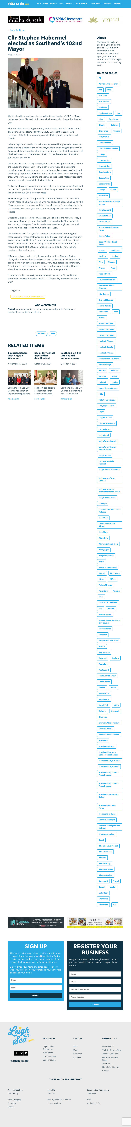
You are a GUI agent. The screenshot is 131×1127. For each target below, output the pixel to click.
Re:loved (103, 658)
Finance (111, 262)
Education (103, 196)
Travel (116, 881)
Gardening (104, 294)
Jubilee (115, 382)
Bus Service (104, 101)
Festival (115, 256)
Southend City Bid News (110, 761)
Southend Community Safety (108, 795)
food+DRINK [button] (96, 4)
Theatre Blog (104, 863)
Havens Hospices (106, 329)
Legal (101, 412)
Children (114, 125)
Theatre (102, 858)
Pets (101, 597)
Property (103, 635)
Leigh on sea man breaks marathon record (109, 490)
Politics (111, 609)
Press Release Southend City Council (109, 621)
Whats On (103, 905)
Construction (105, 172)
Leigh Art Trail (105, 418)
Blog (109, 90)
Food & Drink (104, 274)
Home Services (54, 1103)
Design (102, 190)
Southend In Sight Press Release (109, 827)
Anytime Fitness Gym (108, 84)
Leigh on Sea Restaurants (98, 1090)
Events (102, 250)
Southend (103, 740)
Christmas (103, 131)
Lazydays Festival (106, 406)
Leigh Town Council (107, 441)
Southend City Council (109, 767)
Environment (104, 222)
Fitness (102, 268)
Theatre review (105, 875)
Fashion (102, 256)
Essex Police (104, 236)
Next (53, 334)
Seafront (115, 711)
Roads (113, 688)
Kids (101, 394)
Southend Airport (106, 746)
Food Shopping (14, 1100)
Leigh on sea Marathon (109, 470)
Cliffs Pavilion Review (108, 149)
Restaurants (104, 682)
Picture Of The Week (108, 603)
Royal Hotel (104, 699)
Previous (41, 334)
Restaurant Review (107, 676)
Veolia (112, 887)
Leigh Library (104, 429)
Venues (11, 1107)
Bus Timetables (49, 1056)
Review (102, 688)
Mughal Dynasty (106, 556)
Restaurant (104, 670)
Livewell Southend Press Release (110, 510)
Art (100, 90)
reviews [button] (69, 4)
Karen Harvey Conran (108, 388)
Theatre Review (106, 869)
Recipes (115, 658)
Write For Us (107, 1063)
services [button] (117, 4)
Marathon (103, 538)
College (102, 154)
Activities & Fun (94, 1103)
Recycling (103, 664)
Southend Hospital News (107, 806)
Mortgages (104, 550)
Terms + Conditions (110, 1054)
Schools (102, 711)
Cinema (116, 131)
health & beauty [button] (82, 4)
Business (103, 107)
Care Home (113, 119)
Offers (45, 4)
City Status (104, 137)
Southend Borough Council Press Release (108, 753)
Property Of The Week (109, 641)
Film (101, 262)
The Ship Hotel (105, 852)
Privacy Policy (108, 1047)
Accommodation (15, 1090)
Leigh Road (104, 435)
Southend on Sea (106, 834)
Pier (100, 609)
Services (51, 1093)
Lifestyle (103, 503)
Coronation (104, 178)
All (100, 78)
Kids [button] (61, 4)
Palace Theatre (105, 585)
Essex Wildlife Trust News (108, 243)
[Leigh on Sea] (21, 1036)
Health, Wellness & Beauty (59, 1100)
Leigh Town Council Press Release (107, 448)
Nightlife (51, 1090)
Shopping (103, 717)
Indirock (102, 382)
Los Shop (103, 532)
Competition (104, 166)
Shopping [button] (107, 4)
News (39, 4)
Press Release (105, 614)
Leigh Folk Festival (107, 423)
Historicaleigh (105, 365)
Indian (114, 376)
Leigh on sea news (107, 498)
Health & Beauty (106, 347)
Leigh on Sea (105, 455)
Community (104, 160)
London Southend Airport (107, 525)
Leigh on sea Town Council (107, 479)
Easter (113, 190)
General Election (106, 300)
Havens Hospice (106, 323)
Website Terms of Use (111, 1050)
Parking (116, 591)
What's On (53, 4)
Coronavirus (104, 184)
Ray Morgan (104, 652)
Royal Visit (103, 705)
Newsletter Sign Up (110, 1067)
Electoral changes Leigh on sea (109, 202)
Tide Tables (48, 1053)
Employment (105, 210)
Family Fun (115, 250)
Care (101, 119)
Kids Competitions (107, 400)
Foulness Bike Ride (107, 280)
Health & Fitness (106, 341)
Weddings (103, 899)
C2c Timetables (49, 1060)
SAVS (116, 705)
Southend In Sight (107, 814)
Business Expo (105, 113)
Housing (102, 376)
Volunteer (103, 893)
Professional (105, 629)
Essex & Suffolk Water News (108, 229)
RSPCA (102, 646)
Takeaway (91, 1093)
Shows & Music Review (109, 723)
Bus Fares (103, 96)
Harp (115, 312)
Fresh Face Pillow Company (106, 287)
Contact (105, 1071)
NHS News (115, 573)
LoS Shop (103, 518)
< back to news (16, 30)
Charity (102, 125)
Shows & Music (105, 729)
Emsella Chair (105, 216)
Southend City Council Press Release (28, 297)
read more (13, 399)
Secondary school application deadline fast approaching (44, 357)
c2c (114, 905)
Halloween (103, 312)
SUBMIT (36, 995)
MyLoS (102, 573)
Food (113, 268)
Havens (102, 318)
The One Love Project (108, 846)
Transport (103, 881)
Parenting (103, 591)
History (102, 370)
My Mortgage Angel (108, 567)
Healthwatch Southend (109, 359)
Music (101, 561)
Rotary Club (104, 693)
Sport (101, 840)
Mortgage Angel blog (108, 544)
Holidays (115, 370)
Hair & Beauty (105, 306)
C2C (118, 113)
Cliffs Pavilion (105, 143)
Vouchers (77, 1057)
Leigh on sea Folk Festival (106, 462)
